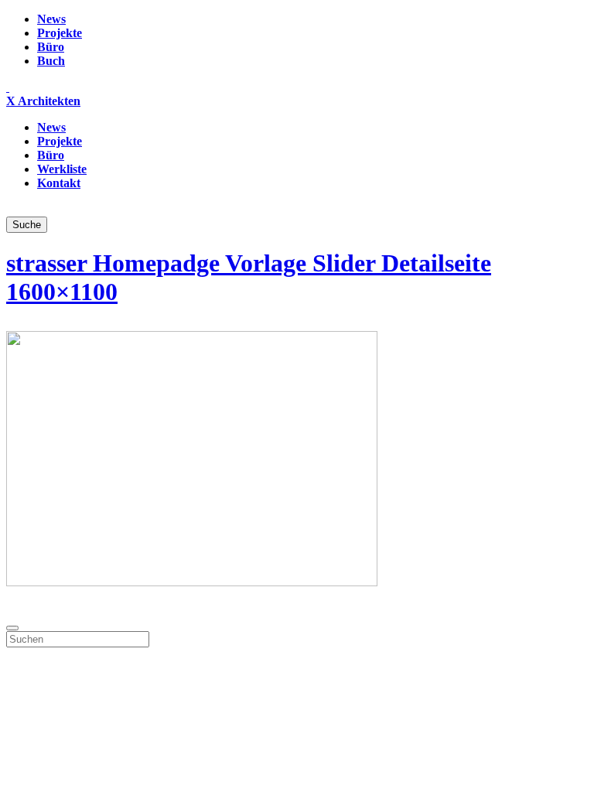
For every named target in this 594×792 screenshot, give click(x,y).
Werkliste (62, 169)
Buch (51, 60)
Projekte (59, 32)
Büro (50, 46)
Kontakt (58, 182)
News (51, 19)
